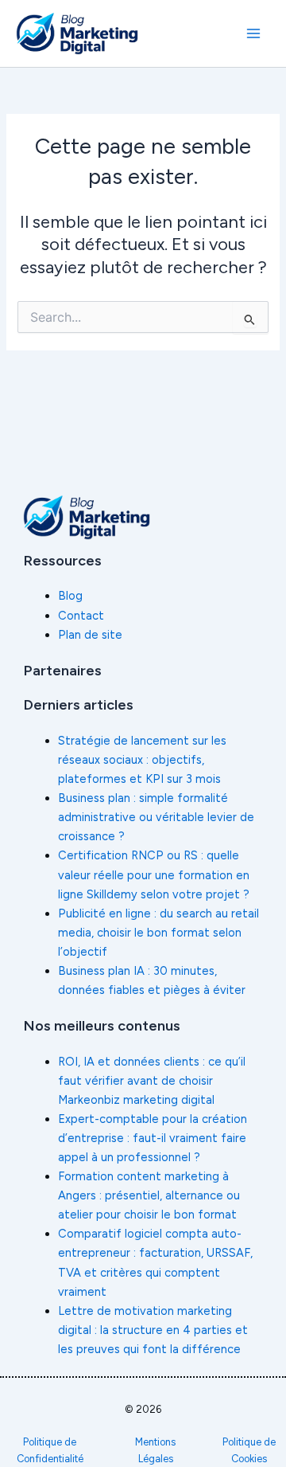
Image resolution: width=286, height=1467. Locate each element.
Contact (81, 615)
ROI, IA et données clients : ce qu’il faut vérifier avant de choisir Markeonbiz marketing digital (151, 1080)
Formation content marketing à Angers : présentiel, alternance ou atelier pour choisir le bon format (149, 1195)
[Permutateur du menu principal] (253, 33)
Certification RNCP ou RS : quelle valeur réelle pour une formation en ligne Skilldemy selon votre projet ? (153, 874)
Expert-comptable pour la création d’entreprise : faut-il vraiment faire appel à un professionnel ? (152, 1138)
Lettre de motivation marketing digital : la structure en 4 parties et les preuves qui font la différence (153, 1330)
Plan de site (90, 635)
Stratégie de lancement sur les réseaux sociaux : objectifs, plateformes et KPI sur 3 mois (142, 760)
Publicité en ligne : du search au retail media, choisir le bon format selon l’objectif (158, 932)
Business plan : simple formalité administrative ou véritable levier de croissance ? (156, 817)
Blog (70, 596)
